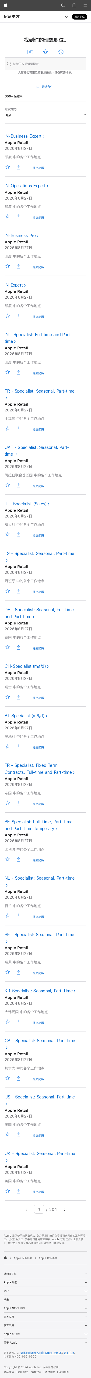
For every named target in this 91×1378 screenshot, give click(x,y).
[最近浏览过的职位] (60, 52)
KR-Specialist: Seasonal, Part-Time (39, 991)
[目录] (85, 5)
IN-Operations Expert (25, 186)
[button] (63, 5)
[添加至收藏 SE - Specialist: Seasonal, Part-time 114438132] (7, 972)
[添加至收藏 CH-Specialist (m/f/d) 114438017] (7, 697)
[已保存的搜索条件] (30, 52)
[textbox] (45, 64)
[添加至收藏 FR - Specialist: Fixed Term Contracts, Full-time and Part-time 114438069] (7, 803)
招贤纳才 (12, 16)
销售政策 (36, 1372)
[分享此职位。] (18, 167)
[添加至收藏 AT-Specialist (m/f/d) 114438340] (7, 746)
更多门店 (69, 1352)
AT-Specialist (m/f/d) (25, 716)
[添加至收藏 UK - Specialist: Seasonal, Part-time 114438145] (7, 1191)
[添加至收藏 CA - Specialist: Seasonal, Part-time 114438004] (7, 1078)
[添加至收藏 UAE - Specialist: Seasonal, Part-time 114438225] (7, 485)
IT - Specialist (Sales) (26, 504)
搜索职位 (79, 16)
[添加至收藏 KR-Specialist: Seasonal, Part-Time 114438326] (7, 1022)
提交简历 (38, 168)
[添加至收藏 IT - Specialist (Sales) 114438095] (7, 534)
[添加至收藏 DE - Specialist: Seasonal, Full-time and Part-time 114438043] (7, 647)
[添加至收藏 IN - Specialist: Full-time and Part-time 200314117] (7, 372)
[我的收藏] (45, 52)
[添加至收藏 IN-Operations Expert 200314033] (7, 216)
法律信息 (50, 1372)
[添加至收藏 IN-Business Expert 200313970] (7, 167)
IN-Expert (14, 285)
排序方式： (11, 109)
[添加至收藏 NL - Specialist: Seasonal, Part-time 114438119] (7, 915)
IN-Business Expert (23, 136)
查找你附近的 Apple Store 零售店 (41, 1352)
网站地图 (64, 1372)
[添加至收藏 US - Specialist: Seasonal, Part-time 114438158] (7, 1134)
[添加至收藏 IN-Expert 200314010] (7, 315)
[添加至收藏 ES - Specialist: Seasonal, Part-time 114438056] (7, 591)
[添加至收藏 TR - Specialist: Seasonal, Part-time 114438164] (7, 428)
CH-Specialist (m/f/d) (25, 666)
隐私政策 (9, 1372)
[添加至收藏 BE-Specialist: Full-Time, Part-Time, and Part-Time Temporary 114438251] (7, 859)
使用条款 (23, 1372)
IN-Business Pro (20, 235)
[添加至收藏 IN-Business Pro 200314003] (7, 266)
